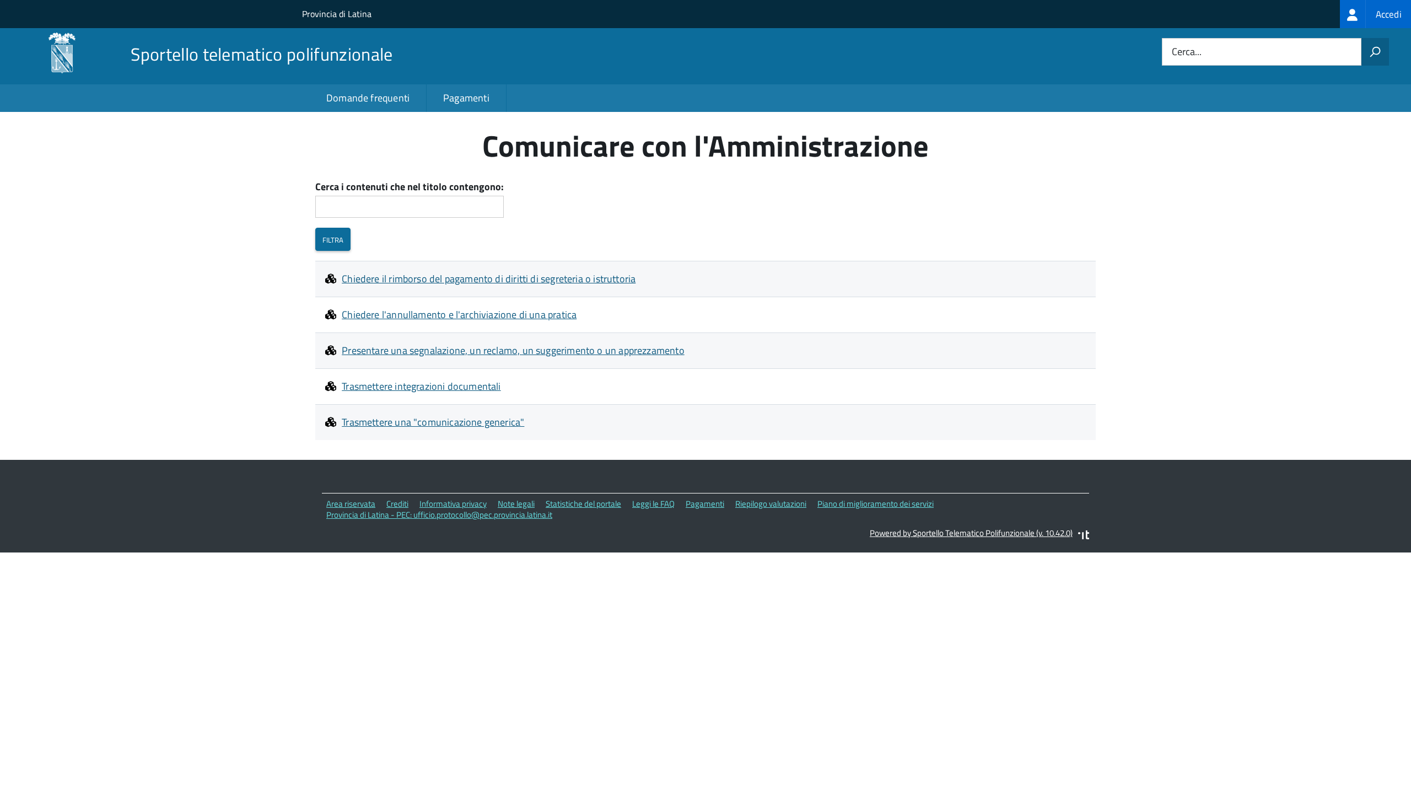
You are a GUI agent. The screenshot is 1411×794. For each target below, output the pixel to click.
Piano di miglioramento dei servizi (875, 503)
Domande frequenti (368, 97)
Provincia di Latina (336, 13)
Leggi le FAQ (653, 503)
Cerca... (1187, 52)
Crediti (397, 503)
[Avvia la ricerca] (1375, 52)
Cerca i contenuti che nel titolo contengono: (409, 187)
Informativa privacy (453, 503)
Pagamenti (466, 97)
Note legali (516, 503)
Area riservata (350, 503)
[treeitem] (1375, 14)
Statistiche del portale (583, 503)
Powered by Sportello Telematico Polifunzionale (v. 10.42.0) (971, 533)
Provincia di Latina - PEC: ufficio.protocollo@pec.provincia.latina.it (439, 514)
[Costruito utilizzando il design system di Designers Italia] (1083, 536)
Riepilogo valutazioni (770, 503)
